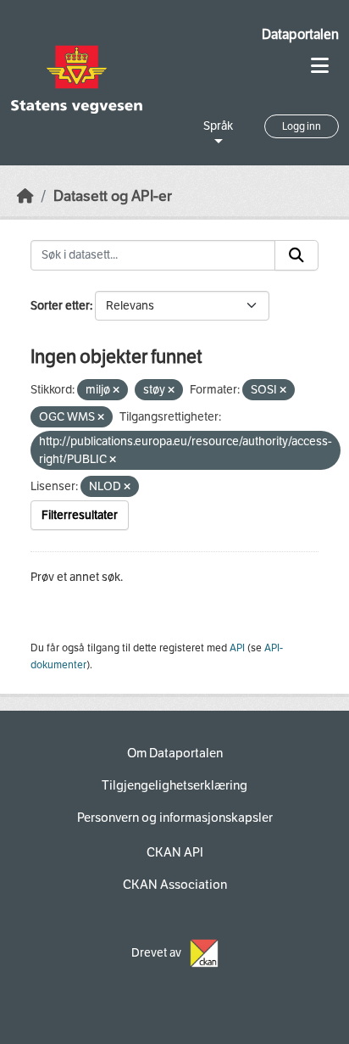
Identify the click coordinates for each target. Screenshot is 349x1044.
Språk (218, 126)
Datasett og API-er (112, 196)
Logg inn (301, 126)
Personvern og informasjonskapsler (175, 817)
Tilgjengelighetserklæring (174, 785)
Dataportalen (300, 34)
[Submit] (296, 255)
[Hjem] (25, 196)
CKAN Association (175, 884)
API (237, 648)
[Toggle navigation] (320, 66)
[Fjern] (116, 390)
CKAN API (175, 852)
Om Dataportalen (175, 753)
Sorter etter (60, 306)
